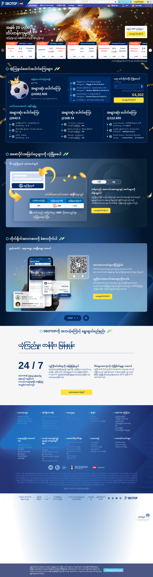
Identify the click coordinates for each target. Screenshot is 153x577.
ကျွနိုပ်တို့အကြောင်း (39, 498)
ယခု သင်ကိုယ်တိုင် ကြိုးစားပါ (127, 79)
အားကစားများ (33, 5)
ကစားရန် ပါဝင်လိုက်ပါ (136, 34)
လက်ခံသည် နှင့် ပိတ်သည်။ (113, 570)
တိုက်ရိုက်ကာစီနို (61, 5)
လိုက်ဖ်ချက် (141, 517)
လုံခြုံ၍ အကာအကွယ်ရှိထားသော (108, 374)
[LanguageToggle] (149, 2)
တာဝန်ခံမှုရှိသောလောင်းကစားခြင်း (57, 498)
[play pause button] (86, 318)
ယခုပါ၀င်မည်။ (138, 2)
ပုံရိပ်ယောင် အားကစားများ (47, 5)
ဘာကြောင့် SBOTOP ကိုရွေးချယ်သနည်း (24, 498)
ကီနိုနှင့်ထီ (80, 5)
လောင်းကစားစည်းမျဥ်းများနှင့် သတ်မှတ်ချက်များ (76, 498)
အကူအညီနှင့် (91, 498)
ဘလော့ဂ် (47, 498)
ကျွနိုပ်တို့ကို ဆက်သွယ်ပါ (100, 498)
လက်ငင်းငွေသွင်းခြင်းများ (57, 369)
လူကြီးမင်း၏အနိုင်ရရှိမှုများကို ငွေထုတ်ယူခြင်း (72, 374)
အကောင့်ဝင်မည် (125, 2)
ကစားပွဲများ (71, 5)
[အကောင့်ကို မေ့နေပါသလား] (115, 2)
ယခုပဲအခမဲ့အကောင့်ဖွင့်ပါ (77, 392)
